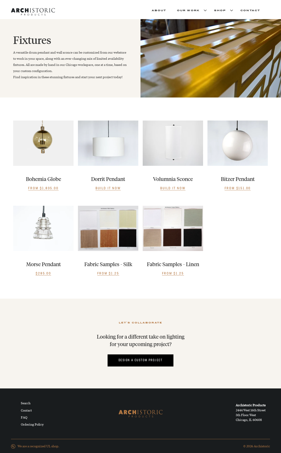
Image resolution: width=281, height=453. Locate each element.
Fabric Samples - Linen (173, 264)
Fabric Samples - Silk (108, 264)
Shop (220, 10)
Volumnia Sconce (173, 178)
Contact (250, 10)
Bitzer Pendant (238, 178)
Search (26, 403)
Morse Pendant (43, 264)
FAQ (24, 417)
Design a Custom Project (140, 360)
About (159, 10)
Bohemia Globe (43, 178)
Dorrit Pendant (108, 178)
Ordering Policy (32, 424)
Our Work (188, 10)
